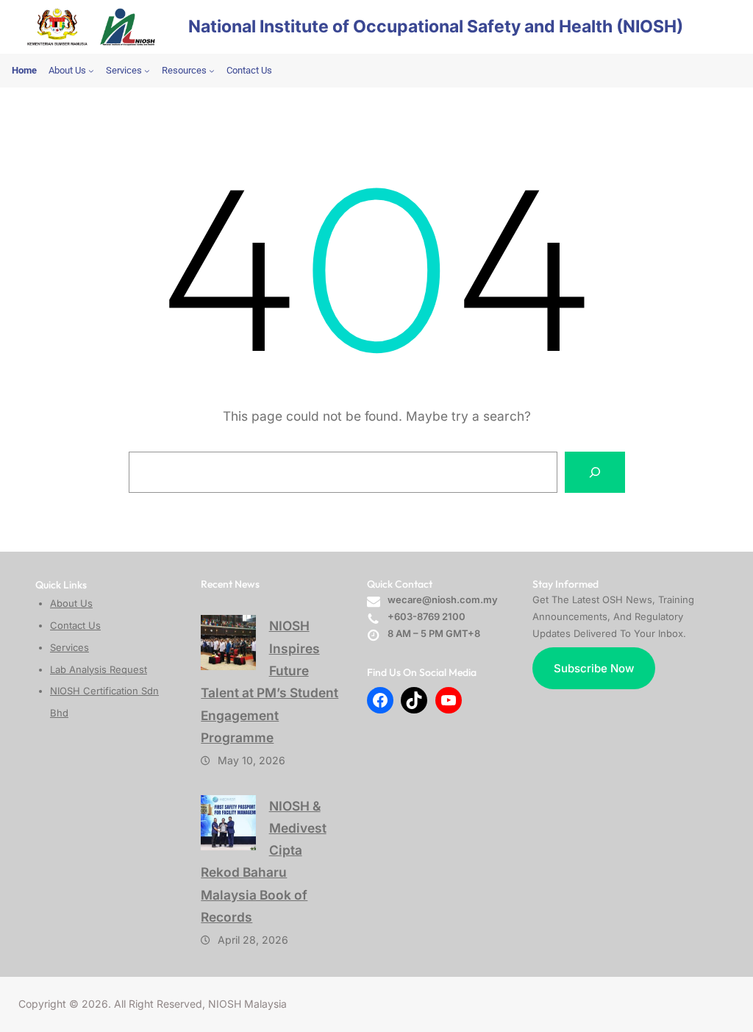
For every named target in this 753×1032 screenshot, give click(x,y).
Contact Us (75, 625)
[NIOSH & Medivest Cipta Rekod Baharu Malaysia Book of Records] (228, 822)
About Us (71, 603)
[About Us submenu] (91, 71)
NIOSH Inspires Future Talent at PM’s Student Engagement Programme (269, 681)
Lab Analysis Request (98, 669)
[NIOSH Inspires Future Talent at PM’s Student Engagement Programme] (228, 642)
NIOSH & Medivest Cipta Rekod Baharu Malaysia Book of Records (263, 861)
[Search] (595, 472)
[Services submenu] (147, 71)
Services (69, 647)
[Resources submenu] (212, 71)
